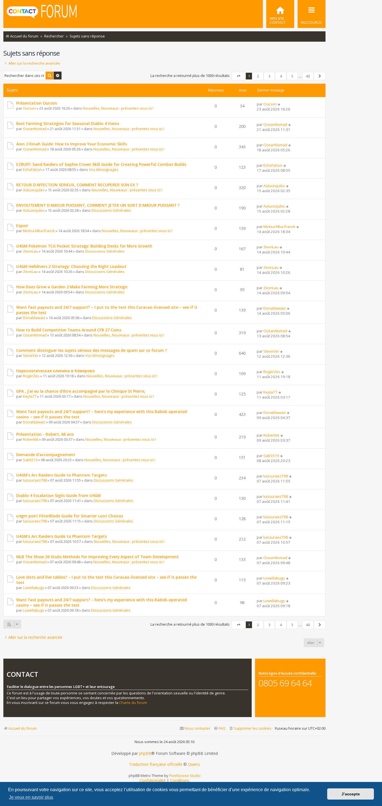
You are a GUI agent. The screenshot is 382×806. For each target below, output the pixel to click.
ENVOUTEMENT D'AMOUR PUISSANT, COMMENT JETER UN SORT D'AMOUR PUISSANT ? (98, 205)
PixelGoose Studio (185, 775)
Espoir (22, 225)
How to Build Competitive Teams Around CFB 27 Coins (68, 330)
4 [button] (281, 76)
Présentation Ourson (36, 103)
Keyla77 (29, 396)
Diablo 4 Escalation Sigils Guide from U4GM (58, 495)
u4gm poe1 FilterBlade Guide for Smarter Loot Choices (69, 516)
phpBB (145, 753)
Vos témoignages (103, 169)
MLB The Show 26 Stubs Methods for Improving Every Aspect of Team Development (97, 556)
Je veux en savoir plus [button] (31, 797)
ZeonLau (30, 251)
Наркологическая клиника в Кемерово (55, 370)
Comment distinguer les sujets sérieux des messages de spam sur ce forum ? (91, 350)
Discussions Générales (111, 210)
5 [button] (292, 76)
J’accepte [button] (350, 794)
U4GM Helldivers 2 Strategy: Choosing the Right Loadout (71, 266)
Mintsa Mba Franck (39, 230)
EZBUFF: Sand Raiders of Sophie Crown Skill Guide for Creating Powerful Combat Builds (101, 164)
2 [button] (258, 76)
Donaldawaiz (34, 317)
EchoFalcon (32, 169)
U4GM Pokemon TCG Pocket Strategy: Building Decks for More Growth (84, 246)
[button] (239, 76)
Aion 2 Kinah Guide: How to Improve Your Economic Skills (71, 144)
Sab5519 (30, 459)
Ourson (29, 108)
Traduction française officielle (155, 764)
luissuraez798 (35, 480)
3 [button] (269, 76)
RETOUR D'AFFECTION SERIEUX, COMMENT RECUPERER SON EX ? (77, 184)
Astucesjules (33, 189)
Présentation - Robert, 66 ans (45, 434)
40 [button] (308, 76)
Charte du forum (133, 702)
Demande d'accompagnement (45, 454)
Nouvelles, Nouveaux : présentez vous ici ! (118, 108)
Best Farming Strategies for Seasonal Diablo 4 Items (67, 123)
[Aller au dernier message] (279, 104)
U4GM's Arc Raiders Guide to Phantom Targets (61, 475)
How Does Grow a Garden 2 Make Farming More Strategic (72, 286)
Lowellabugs (33, 587)
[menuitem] (280, 14)
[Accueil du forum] (42, 13)
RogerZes (31, 375)
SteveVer (30, 355)
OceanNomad (34, 128)
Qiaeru (194, 764)
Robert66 (30, 439)
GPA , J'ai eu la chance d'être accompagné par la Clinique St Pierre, (80, 391)
